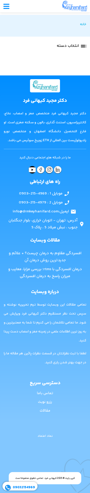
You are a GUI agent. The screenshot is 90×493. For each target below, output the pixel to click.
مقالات (45, 411)
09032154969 (24, 487)
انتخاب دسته (68, 46)
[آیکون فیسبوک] (40, 170)
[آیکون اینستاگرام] (49, 170)
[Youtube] (32, 170)
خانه (83, 24)
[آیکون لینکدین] (58, 170)
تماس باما (45, 393)
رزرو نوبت (45, 402)
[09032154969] (8, 488)
